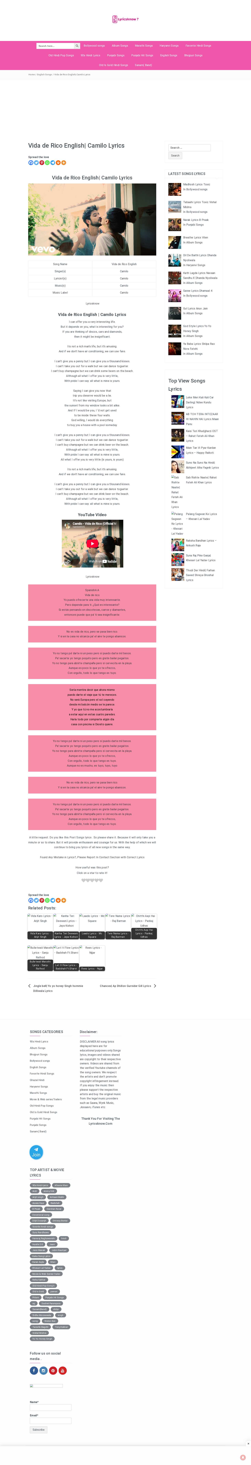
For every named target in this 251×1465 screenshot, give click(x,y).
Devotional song (41, 1215)
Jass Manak (38, 1250)
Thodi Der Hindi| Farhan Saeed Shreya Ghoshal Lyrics (200, 575)
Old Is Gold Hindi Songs (113, 65)
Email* (34, 1415)
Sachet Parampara (50, 1303)
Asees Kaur (38, 1203)
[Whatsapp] (47, 162)
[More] (63, 162)
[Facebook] (31, 162)
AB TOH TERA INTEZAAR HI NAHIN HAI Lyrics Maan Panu (202, 419)
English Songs (168, 55)
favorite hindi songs (42, 1226)
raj (33, 1303)
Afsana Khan (61, 1185)
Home (32, 74)
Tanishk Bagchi (40, 1327)
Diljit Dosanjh (39, 1220)
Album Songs (120, 45)
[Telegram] (52, 162)
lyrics (60, 1268)
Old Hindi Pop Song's (43, 1285)
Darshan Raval (54, 1209)
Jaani (52, 1244)
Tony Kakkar (61, 1327)
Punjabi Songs (115, 55)
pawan (54, 1291)
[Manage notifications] (243, 1457)
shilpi (56, 1309)
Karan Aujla (38, 1262)
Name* (34, 1402)
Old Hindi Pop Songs (61, 55)
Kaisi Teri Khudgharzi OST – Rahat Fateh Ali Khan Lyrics (202, 436)
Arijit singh (37, 1197)
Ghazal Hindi (37, 1080)
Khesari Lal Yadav (41, 1268)
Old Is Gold (38, 1291)
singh (61, 1315)
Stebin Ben (50, 1321)
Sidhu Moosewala (41, 1315)
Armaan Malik (57, 1197)
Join (36, 1154)
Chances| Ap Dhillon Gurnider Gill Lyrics (125, 986)
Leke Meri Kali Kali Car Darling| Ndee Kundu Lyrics (200, 402)
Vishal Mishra (39, 1333)
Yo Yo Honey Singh (42, 1338)
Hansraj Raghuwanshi (43, 1238)
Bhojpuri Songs (193, 55)
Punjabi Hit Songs (142, 55)
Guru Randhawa (40, 1232)
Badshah (55, 1203)
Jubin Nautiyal (59, 1250)
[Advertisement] (125, 105)
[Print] (58, 162)
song (35, 1321)
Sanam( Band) (143, 65)
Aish (34, 1191)
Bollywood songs (94, 45)
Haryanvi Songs (169, 45)
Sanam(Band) (39, 1309)
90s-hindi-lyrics (40, 1185)
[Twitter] (36, 162)
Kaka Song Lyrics (41, 1256)
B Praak (36, 1209)
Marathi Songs (144, 45)
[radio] (83, 881)
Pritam (35, 1297)
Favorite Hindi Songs (198, 45)
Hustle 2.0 (37, 1244)
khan (53, 1262)
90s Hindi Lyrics (90, 55)
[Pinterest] (41, 162)
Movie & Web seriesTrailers (46, 1099)
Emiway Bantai (60, 1220)
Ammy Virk (49, 1191)
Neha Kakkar (39, 1279)
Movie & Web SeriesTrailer (46, 1274)
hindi (63, 1238)
